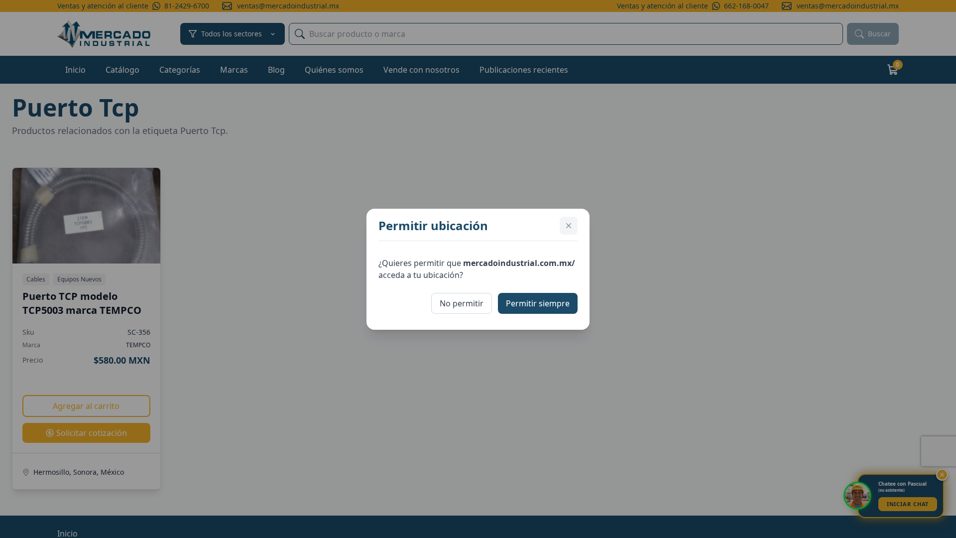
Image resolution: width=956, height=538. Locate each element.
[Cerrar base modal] (569, 226)
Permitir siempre (538, 303)
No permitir (461, 303)
